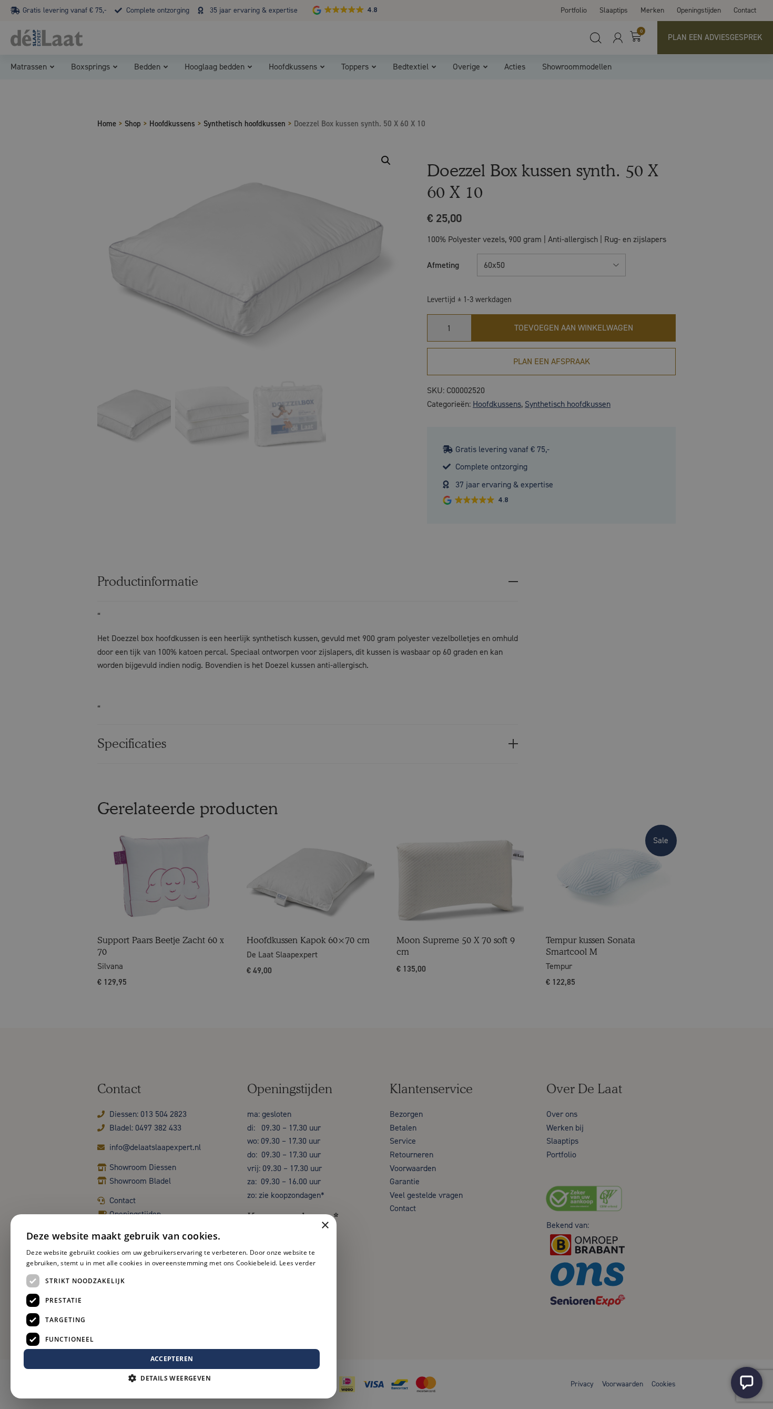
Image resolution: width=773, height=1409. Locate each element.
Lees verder (297, 1262)
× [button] (325, 1226)
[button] (173, 1378)
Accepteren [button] (172, 1358)
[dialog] (386, 704)
